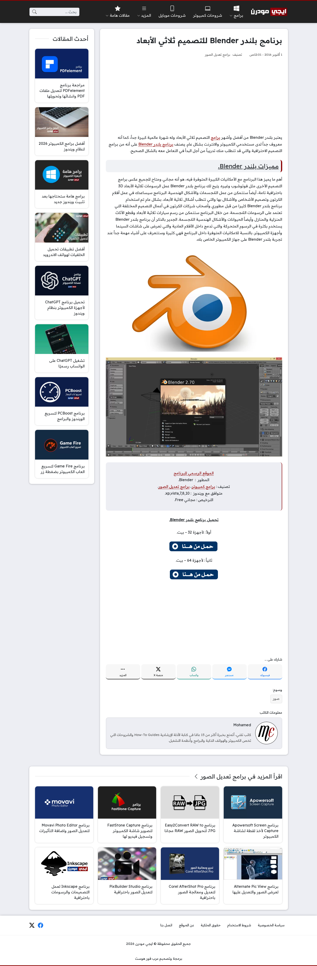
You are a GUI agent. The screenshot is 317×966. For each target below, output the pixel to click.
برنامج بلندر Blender (155, 144)
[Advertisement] (194, 95)
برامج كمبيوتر (203, 486)
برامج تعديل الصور (217, 54)
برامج (215, 137)
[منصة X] (32, 925)
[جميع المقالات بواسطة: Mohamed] (266, 732)
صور (276, 699)
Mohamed (242, 725)
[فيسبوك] (40, 925)
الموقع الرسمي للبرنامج (194, 473)
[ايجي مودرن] (269, 11)
